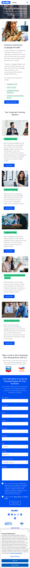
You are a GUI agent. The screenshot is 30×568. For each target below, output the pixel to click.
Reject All (15, 560)
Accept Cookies (15, 565)
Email (4, 413)
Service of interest (7, 459)
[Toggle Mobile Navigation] (27, 2)
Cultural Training (11, 87)
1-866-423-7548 (15, 528)
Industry (4, 451)
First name (5, 397)
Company (5, 435)
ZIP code (5, 428)
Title (3, 443)
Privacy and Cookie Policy (16, 553)
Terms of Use (17, 496)
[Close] (28, 531)
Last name (5, 405)
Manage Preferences (15, 556)
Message (4, 466)
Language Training (12, 84)
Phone (4, 420)
